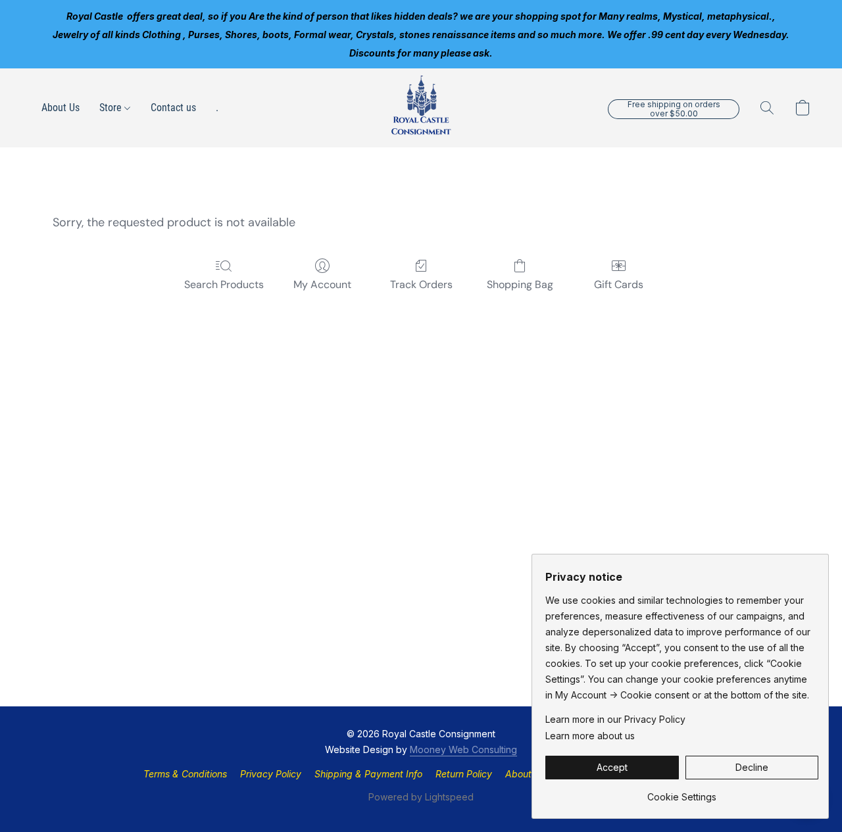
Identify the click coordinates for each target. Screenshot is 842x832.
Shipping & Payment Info (368, 773)
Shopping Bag (520, 284)
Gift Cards (618, 284)
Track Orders (421, 284)
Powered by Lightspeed (421, 796)
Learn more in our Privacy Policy (615, 719)
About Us (60, 107)
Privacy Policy (270, 773)
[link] (681, 792)
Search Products (224, 284)
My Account (322, 284)
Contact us (173, 107)
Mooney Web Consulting (463, 749)
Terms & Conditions (185, 773)
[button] (421, 108)
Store (111, 107)
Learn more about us (590, 735)
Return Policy (463, 773)
